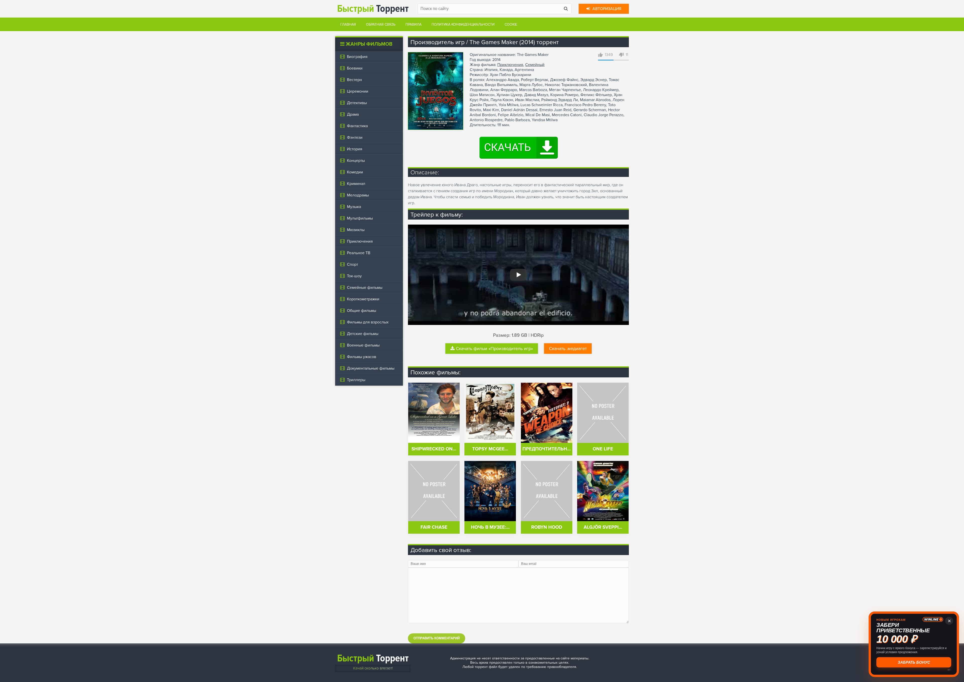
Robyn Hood (546, 527)
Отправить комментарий (436, 638)
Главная (348, 24)
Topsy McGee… (490, 449)
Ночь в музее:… (490, 527)
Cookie (511, 24)
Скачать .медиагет (568, 348)
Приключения (510, 64)
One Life (603, 449)
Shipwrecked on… (433, 449)
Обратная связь (380, 24)
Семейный (535, 64)
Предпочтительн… (546, 449)
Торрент (373, 9)
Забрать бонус (914, 662)
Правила (413, 24)
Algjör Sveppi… (603, 527)
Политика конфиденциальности (463, 24)
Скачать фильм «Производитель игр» (494, 348)
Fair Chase (433, 527)
